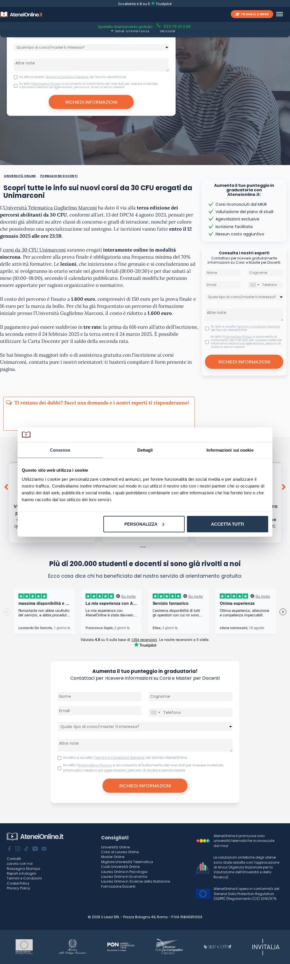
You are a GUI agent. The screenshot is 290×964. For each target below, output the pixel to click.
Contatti (14, 858)
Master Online (112, 856)
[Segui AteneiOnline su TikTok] (26, 849)
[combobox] (254, 285)
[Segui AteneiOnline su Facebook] (9, 849)
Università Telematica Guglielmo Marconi (50, 208)
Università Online (115, 847)
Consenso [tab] (60, 450)
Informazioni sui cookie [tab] (229, 450)
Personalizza (140, 523)
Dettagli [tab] (145, 450)
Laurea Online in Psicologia (124, 871)
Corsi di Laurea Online (120, 852)
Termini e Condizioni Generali (67, 77)
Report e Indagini (21, 873)
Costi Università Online (120, 866)
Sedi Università (132, 30)
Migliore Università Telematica (127, 861)
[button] (143, 547)
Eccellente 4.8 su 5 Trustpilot (145, 3)
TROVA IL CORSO (255, 14)
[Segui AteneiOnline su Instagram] (17, 849)
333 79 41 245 (176, 26)
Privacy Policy (18, 888)
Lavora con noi (20, 863)
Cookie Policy (18, 883)
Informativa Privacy (46, 83)
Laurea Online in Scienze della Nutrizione (135, 881)
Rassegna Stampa (23, 868)
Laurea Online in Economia (124, 876)
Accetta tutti (227, 523)
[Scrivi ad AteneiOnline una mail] (43, 849)
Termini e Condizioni (24, 878)
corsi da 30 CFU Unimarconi (34, 250)
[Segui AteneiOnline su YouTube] (35, 849)
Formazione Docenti (118, 886)
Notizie (168, 30)
